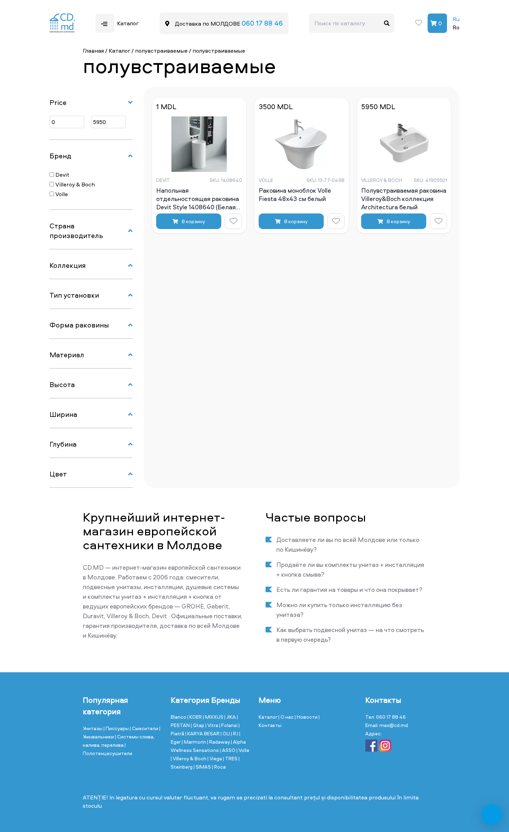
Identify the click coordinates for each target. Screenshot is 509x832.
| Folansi (229, 725)
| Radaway (219, 741)
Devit (61, 174)
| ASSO (228, 750)
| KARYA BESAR (203, 733)
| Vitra (212, 725)
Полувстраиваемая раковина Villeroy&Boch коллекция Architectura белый (403, 198)
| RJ (235, 733)
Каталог (119, 50)
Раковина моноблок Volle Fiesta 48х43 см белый (295, 194)
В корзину (193, 221)
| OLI (226, 733)
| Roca (219, 766)
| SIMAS (203, 766)
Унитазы (93, 728)
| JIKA (230, 716)
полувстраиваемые (161, 50)
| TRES (231, 758)
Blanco (179, 716)
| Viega (215, 758)
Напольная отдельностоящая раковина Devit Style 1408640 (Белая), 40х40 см (197, 198)
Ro (456, 27)
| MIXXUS (213, 716)
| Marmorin (194, 741)
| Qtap (198, 725)
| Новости (307, 716)
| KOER (195, 716)
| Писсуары (117, 728)
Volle (61, 194)
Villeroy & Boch (74, 184)
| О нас (286, 716)
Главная (93, 50)
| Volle (242, 750)
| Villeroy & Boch (189, 758)
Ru (456, 19)
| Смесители (144, 728)
